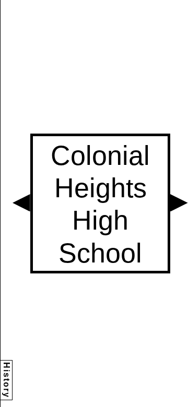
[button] (21, 203)
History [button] (6, 380)
